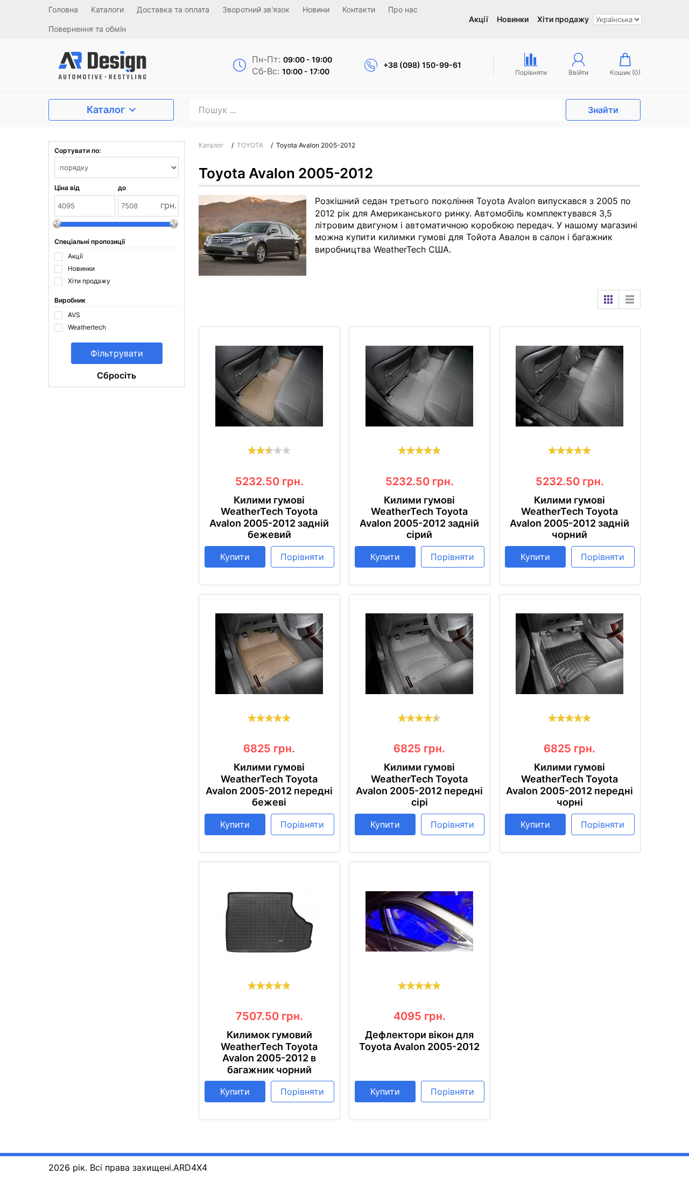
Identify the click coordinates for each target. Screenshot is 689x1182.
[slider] (269, 450)
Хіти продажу (563, 19)
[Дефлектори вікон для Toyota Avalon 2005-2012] (419, 921)
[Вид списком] (630, 299)
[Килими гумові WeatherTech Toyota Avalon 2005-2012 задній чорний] (570, 386)
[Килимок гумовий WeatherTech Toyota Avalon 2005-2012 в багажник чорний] (269, 921)
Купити (235, 556)
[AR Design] (119, 65)
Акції (478, 19)
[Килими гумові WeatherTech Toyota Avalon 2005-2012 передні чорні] (570, 654)
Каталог (106, 109)
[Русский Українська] (617, 19)
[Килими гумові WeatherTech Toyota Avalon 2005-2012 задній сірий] (419, 386)
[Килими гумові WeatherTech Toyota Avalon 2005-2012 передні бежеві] (269, 654)
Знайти (603, 109)
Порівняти (302, 556)
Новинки (513, 19)
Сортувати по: (77, 151)
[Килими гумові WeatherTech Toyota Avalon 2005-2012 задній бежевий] (269, 386)
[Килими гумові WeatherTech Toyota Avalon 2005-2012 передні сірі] (419, 654)
